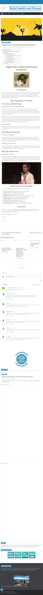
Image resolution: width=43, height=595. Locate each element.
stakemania (21, 322)
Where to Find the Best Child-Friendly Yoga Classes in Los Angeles (11, 233)
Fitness (13, 13)
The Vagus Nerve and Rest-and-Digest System (14, 55)
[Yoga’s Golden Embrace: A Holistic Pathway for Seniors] (21, 372)
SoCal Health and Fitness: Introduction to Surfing (7, 249)
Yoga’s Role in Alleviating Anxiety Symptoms (11, 51)
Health (9, 13)
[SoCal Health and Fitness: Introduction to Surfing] (7, 240)
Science (30, 47)
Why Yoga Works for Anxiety (9, 53)
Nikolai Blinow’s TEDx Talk (11, 61)
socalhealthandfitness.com (7, 47)
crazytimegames (9, 297)
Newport (3, 221)
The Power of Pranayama (11, 58)
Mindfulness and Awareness (11, 59)
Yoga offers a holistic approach (7, 209)
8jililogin (25, 306)
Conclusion (6, 63)
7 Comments (21, 47)
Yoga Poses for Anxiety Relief (9, 62)
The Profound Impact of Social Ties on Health (35, 244)
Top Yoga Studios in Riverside (35, 232)
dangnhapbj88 (27, 314)
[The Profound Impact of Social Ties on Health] (35, 240)
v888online (11, 330)
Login (40, 272)
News (5, 374)
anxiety (25, 47)
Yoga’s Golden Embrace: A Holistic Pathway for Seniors (17, 376)
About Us (22, 13)
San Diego (3, 216)
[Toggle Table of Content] (19, 50)
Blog (5, 13)
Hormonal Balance (10, 56)
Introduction (7, 52)
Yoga (32, 47)
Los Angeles (4, 219)
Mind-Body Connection (9, 57)
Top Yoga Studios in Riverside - (12, 287)
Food (18, 13)
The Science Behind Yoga (10, 54)
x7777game (29, 339)
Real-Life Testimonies (9, 60)
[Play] (22, 173)
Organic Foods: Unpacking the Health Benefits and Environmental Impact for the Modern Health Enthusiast (21, 252)
